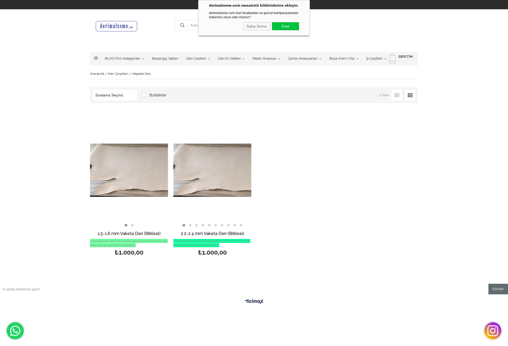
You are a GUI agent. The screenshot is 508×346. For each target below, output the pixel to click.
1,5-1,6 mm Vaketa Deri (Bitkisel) (129, 234)
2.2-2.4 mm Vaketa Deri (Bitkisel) (212, 234)
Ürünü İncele (147, 184)
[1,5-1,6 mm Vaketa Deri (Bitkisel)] (129, 170)
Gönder (498, 289)
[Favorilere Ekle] (129, 184)
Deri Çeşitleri (196, 58)
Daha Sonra (257, 26)
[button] (126, 225)
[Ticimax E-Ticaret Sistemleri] (254, 301)
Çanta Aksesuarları (303, 58)
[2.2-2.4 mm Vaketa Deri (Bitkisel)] (212, 170)
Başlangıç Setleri (165, 58)
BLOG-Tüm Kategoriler (122, 58)
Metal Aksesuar (264, 58)
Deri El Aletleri (229, 58)
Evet (285, 26)
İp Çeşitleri (374, 58)
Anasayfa (97, 58)
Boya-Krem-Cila (342, 58)
